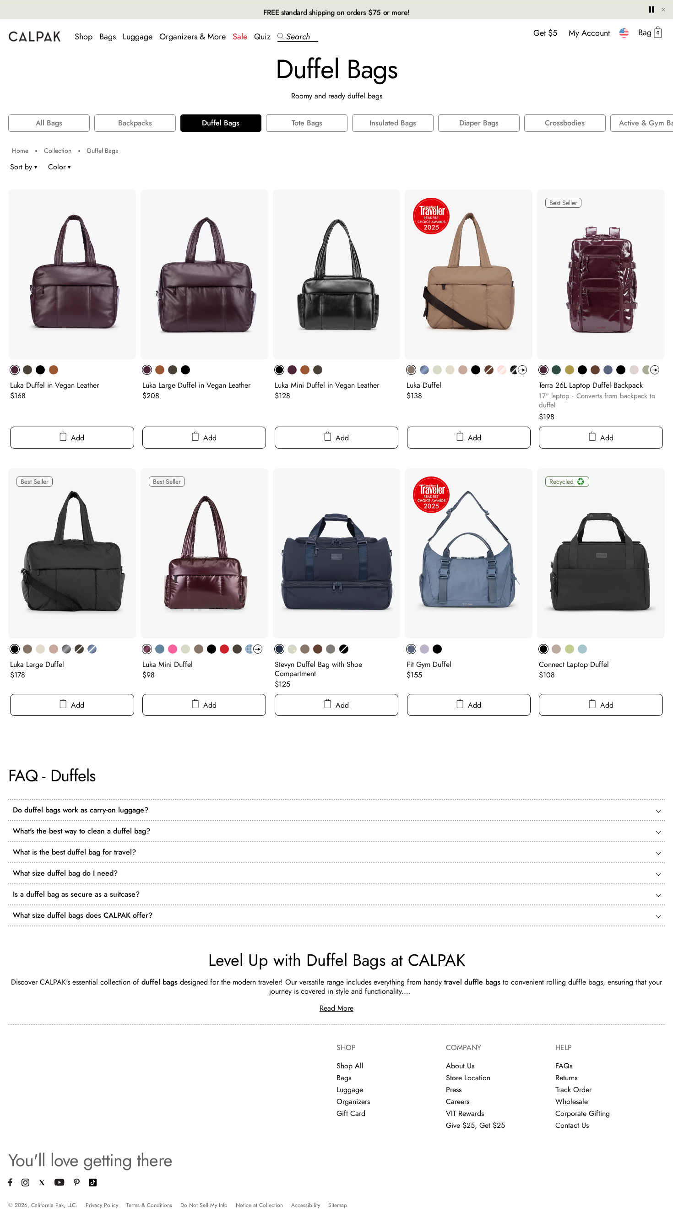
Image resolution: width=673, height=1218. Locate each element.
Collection (57, 150)
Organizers (353, 1101)
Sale (240, 37)
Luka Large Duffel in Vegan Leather (196, 385)
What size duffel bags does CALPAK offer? (82, 915)
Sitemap (337, 1205)
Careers (457, 1101)
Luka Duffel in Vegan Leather (54, 385)
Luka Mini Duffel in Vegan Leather (327, 385)
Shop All (350, 1066)
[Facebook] (10, 1184)
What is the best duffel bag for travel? (74, 852)
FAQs (563, 1066)
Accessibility (305, 1205)
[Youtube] (59, 1183)
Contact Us (572, 1125)
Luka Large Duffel (37, 664)
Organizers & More (192, 37)
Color (59, 166)
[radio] (14, 369)
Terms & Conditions (149, 1205)
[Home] (34, 36)
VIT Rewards (465, 1113)
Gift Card (350, 1113)
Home (20, 150)
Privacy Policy (102, 1205)
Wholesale (571, 1101)
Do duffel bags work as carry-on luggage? (80, 810)
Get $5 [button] (545, 33)
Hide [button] (663, 9)
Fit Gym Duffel (429, 664)
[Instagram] (25, 1184)
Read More (336, 1008)
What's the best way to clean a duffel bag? (81, 831)
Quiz (262, 37)
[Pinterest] (77, 1183)
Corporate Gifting (582, 1113)
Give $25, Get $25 (475, 1125)
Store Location (468, 1077)
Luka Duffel (424, 385)
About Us (460, 1066)
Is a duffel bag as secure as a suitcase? (76, 894)
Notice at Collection (259, 1205)
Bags (107, 37)
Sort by (21, 167)
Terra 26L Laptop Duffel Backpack (591, 385)
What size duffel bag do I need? (65, 873)
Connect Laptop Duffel (574, 664)
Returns (566, 1077)
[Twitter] (41, 1183)
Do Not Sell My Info (204, 1205)
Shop (83, 37)
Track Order (573, 1089)
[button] (297, 37)
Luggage (137, 37)
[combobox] (624, 33)
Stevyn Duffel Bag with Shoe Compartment (318, 669)
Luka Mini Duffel (167, 664)
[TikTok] (93, 1184)
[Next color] (522, 369)
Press (453, 1089)
